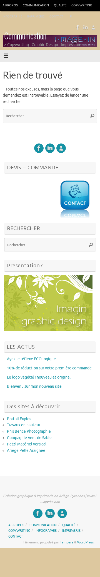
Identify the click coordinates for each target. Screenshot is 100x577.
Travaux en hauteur (23, 425)
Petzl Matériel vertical (26, 444)
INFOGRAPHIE (12, 16)
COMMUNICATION (36, 5)
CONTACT (56, 16)
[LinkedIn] (85, 27)
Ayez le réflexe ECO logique (31, 359)
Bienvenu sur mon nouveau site (34, 386)
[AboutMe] (93, 27)
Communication (25, 36)
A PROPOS (10, 5)
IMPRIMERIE (35, 16)
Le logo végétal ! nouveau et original (39, 377)
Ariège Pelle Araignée (26, 450)
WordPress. (85, 542)
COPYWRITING (81, 5)
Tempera (66, 542)
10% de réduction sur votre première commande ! (50, 368)
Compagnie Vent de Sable (29, 437)
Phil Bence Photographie (29, 431)
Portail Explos (19, 419)
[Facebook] (78, 27)
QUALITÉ (60, 5)
